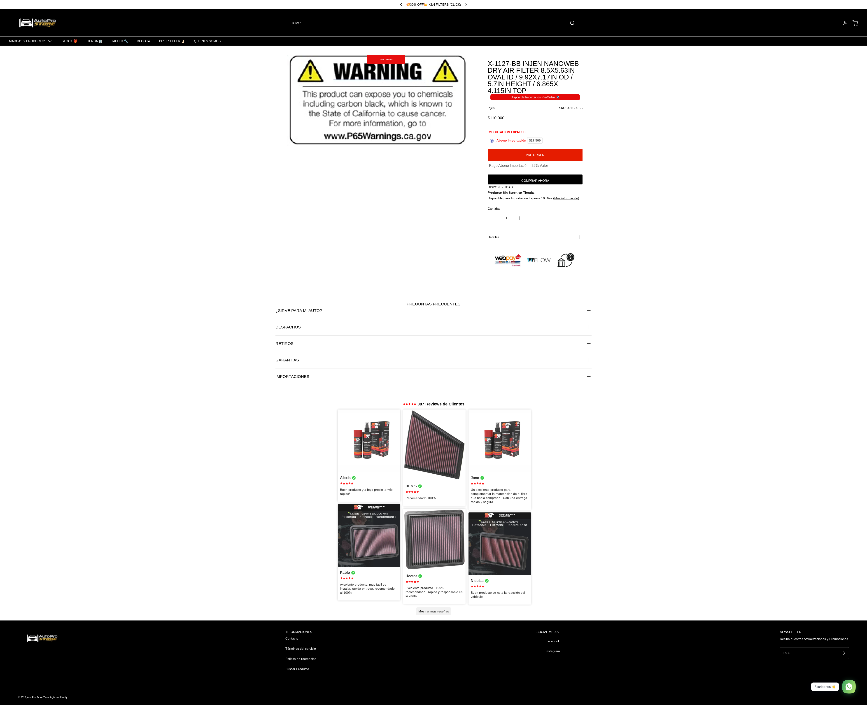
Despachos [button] (288, 327)
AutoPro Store (34, 697)
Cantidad (494, 208)
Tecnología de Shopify (55, 697)
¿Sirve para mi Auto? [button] (298, 310)
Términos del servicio (300, 648)
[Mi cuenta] (843, 23)
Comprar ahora (535, 180)
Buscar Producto (297, 669)
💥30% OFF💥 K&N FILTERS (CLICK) (433, 4)
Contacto (291, 638)
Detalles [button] (493, 237)
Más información (566, 198)
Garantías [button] (287, 360)
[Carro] (853, 23)
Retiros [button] (284, 343)
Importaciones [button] (292, 376)
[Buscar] (570, 23)
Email (787, 653)
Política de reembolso (300, 659)
